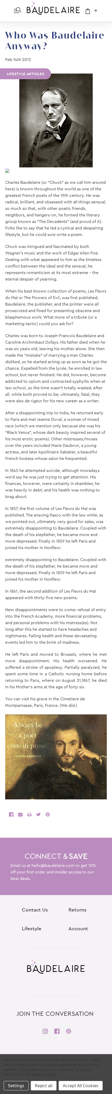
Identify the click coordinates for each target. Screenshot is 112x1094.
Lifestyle (31, 928)
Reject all (43, 1086)
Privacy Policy (43, 1074)
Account (78, 928)
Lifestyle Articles (26, 73)
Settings (16, 1086)
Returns (77, 910)
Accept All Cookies (80, 1086)
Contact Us (35, 910)
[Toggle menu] (17, 10)
